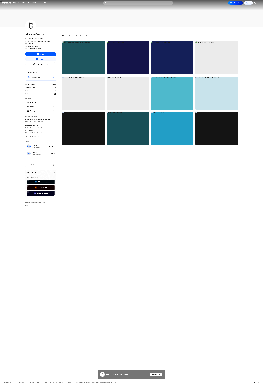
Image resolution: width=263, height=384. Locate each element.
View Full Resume (31, 136)
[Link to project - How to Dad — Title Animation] (172, 57)
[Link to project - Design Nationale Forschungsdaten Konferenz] (83, 57)
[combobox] (139, 2)
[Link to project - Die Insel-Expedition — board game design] (172, 93)
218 (55, 90)
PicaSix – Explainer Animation (208, 70)
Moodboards (72, 36)
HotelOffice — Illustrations (119, 105)
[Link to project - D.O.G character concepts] (128, 128)
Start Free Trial (235, 3)
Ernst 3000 (35, 145)
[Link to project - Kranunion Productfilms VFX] (83, 128)
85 (55, 94)
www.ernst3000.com (34, 48)
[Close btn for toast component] (163, 371)
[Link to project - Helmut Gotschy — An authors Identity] (216, 93)
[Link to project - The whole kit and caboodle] (216, 128)
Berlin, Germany (33, 46)
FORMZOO (35, 152)
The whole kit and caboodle (208, 140)
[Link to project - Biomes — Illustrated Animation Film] (83, 93)
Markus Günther (68, 72)
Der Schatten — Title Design (119, 70)
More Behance (7, 382)
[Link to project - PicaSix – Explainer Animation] (216, 57)
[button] (54, 172)
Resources (32, 3)
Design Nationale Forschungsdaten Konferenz (82, 70)
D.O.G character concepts (118, 140)
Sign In (248, 3)
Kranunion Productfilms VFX (75, 140)
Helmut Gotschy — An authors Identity (212, 105)
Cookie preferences (84, 382)
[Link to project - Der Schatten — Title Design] (128, 57)
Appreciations (85, 36)
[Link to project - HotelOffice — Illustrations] (128, 93)
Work (64, 36)
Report (27, 205)
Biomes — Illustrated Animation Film (78, 105)
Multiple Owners (69, 107)
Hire (44, 3)
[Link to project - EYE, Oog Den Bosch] (172, 128)
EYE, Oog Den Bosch (161, 140)
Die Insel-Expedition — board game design (169, 105)
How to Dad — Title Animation (164, 70)
